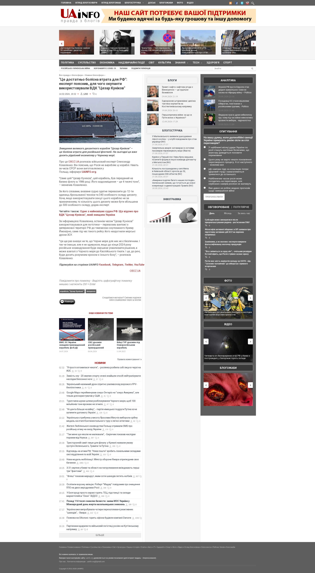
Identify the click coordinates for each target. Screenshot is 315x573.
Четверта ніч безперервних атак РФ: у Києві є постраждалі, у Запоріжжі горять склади (227, 357)
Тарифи (123, 68)
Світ (151, 62)
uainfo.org (90, 558)
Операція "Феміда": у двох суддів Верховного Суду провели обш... (235, 50)
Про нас (62, 562)
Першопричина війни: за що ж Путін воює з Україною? (177, 116)
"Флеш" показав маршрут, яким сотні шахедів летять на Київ (99, 476)
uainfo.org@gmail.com (96, 562)
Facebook (104, 264)
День (212, 213)
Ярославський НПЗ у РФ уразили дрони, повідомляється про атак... (195, 50)
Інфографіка (172, 199)
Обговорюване (218, 207)
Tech (195, 63)
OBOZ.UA (74, 161)
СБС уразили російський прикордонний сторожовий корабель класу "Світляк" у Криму (100, 348)
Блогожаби (166, 2)
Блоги (172, 80)
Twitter (128, 264)
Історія (136, 547)
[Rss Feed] (230, 3)
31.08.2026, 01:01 (160, 153)
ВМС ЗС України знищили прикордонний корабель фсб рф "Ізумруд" (72, 346)
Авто (150, 547)
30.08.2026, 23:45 (160, 188)
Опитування (228, 131)
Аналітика (228, 80)
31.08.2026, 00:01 (160, 177)
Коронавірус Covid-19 (105, 68)
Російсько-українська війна (75, 68)
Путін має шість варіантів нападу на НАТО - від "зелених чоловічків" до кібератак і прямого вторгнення (228, 263)
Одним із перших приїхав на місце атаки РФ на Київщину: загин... (115, 50)
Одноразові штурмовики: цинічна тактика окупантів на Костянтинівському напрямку (179, 104)
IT (154, 547)
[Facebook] (236, 3)
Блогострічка (132, 3)
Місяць (228, 213)
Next (254, 43)
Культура (164, 62)
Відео (190, 2)
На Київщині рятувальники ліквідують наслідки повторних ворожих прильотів (228, 313)
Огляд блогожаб (111, 2)
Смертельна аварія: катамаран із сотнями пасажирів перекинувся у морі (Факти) (173, 149)
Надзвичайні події (131, 62)
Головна (66, 2)
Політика (67, 62)
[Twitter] (241, 3)
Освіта (143, 547)
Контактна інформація (76, 562)
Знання (179, 63)
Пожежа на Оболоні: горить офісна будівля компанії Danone (99, 517)
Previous (60, 43)
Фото (180, 2)
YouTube (139, 264)
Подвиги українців (140, 68)
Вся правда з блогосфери (71, 75)
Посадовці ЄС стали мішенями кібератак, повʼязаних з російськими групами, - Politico (233, 104)
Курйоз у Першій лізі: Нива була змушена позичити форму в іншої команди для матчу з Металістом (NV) (174, 160)
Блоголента (206, 547)
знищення (90, 291)
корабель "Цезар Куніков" (72, 291)
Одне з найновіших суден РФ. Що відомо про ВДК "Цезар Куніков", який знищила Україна (98, 213)
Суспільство (87, 62)
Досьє (152, 2)
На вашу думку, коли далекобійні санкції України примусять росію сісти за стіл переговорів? (228, 140)
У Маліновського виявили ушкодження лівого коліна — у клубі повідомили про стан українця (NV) (174, 139)
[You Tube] (247, 3)
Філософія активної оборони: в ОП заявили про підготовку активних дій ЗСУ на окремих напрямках (228, 232)
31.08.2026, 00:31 (160, 165)
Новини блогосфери (94, 75)
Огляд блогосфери (86, 2)
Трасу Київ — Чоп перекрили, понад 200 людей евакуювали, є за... (156, 50)
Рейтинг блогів (219, 547)
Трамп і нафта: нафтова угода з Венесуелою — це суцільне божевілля (177, 90)
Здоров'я (213, 62)
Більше (100, 535)
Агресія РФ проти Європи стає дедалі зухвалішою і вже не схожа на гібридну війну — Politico (235, 90)
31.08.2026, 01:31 (160, 144)
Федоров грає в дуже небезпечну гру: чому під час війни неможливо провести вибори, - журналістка (235, 118)
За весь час (244, 213)
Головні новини (73, 547)
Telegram (117, 264)
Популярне (241, 207)
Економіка (107, 62)
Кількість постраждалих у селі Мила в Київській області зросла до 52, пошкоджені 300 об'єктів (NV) (170, 171)
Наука (129, 547)
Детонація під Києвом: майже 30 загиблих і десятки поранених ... (75, 50)
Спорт (227, 62)
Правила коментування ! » (129, 359)
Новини (100, 363)
